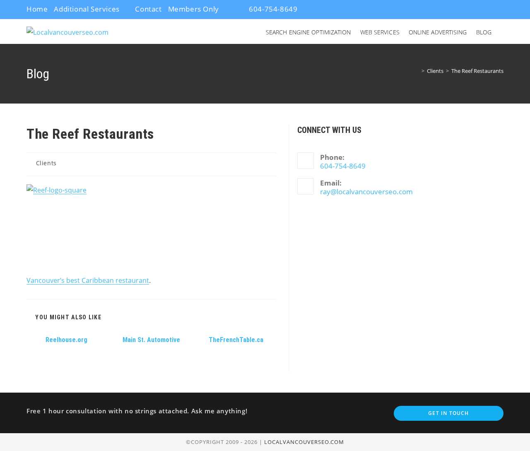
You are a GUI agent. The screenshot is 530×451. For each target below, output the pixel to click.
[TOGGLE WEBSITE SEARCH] (503, 32)
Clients (46, 163)
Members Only (193, 9)
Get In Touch (448, 413)
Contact (148, 9)
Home (37, 9)
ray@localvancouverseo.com (366, 191)
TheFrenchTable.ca (236, 340)
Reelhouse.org (66, 340)
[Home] (417, 71)
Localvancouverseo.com (304, 442)
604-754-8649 (272, 9)
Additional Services (86, 9)
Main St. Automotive (151, 340)
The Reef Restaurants (477, 71)
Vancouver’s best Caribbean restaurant (87, 280)
